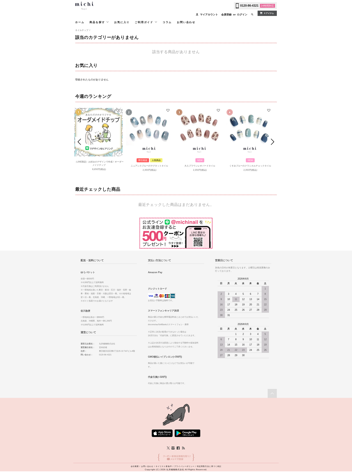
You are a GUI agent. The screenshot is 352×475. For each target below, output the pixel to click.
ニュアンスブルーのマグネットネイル (149, 166)
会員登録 (226, 14)
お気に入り (122, 22)
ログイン (242, 14)
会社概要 (135, 466)
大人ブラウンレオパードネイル (199, 166)
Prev (80, 142)
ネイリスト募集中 (164, 466)
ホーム (79, 22)
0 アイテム (269, 13)
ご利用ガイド (145, 22)
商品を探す (97, 22)
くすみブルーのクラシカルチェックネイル (250, 166)
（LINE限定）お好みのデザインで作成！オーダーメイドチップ (99, 163)
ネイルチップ (81, 30)
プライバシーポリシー (184, 466)
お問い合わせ (186, 22)
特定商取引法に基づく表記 (209, 466)
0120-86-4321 (249, 5)
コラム (167, 22)
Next (272, 142)
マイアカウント (209, 14)
